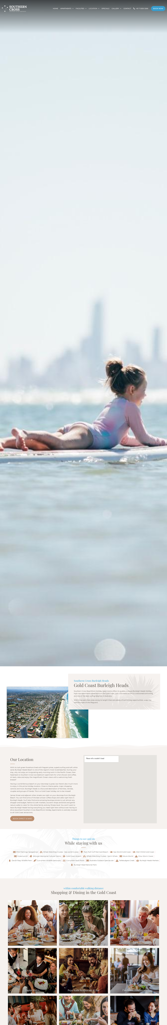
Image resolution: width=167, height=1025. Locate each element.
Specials (105, 9)
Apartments (65, 9)
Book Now (158, 9)
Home (55, 9)
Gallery (115, 9)
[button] (2, 333)
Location (93, 9)
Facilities (80, 9)
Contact (127, 9)
